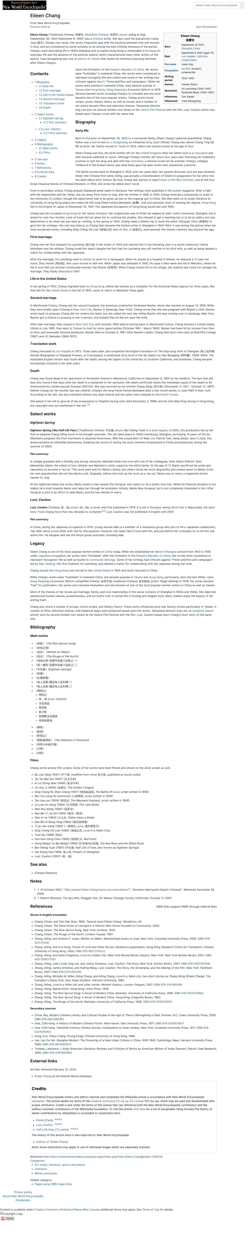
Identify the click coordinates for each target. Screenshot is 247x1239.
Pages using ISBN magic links (53, 1184)
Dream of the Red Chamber (176, 179)
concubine (201, 153)
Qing (149, 142)
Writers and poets (46, 1173)
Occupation (171, 70)
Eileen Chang (43, 1076)
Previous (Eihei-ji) (40, 26)
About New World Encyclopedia (23, 1196)
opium (112, 157)
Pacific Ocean (169, 394)
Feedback (86, 5)
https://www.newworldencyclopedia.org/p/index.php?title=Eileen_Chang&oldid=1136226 (106, 1156)
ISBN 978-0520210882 (189, 993)
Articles (56, 5)
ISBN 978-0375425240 (66, 971)
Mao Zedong (47, 563)
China (196, 48)
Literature (41, 1169)
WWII (90, 527)
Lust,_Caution (44, 1125)
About (71, 5)
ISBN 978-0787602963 (57, 1052)
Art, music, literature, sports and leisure (60, 1164)
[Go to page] (242, 5)
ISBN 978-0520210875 (157, 1001)
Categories (37, 1160)
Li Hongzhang (119, 142)
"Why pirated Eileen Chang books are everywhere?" (97, 889)
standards (38, 1101)
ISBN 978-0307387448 (195, 963)
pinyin (123, 34)
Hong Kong (98, 89)
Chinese (98, 38)
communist (97, 559)
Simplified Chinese (96, 34)
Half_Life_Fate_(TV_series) (52, 1129)
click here (139, 1109)
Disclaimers (23, 1200)
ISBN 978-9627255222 (90, 951)
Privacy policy (23, 1192)
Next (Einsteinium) (206, 26)
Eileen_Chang (44, 1120)
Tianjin (122, 146)
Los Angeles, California (194, 56)
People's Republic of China (127, 69)
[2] (104, 511)
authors (82, 58)
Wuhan (87, 259)
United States (189, 60)
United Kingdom (151, 153)
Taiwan (95, 58)
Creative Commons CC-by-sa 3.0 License (117, 1101)
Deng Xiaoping (115, 89)
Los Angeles (63, 351)
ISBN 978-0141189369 (168, 984)
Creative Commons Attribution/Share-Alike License (66, 1209)
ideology (109, 559)
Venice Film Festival (153, 109)
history (58, 1119)
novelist (185, 68)
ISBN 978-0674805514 (56, 1044)
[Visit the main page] (24, 5)
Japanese (44, 555)
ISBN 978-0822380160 (49, 1019)
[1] (88, 404)
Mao (100, 81)
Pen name (170, 64)
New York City (82, 309)
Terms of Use (150, 1209)
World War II (179, 507)
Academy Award (202, 610)
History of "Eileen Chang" (52, 1141)
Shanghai (186, 48)
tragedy (163, 430)
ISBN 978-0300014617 (169, 1023)
